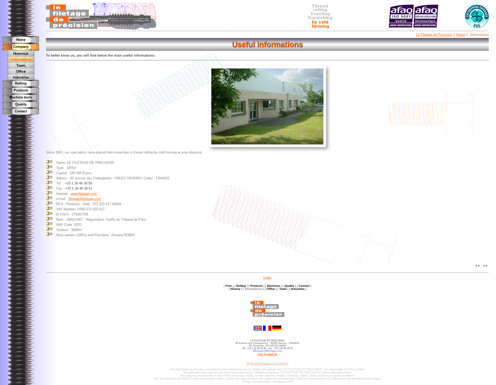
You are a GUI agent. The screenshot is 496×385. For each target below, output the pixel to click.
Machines (273, 285)
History (235, 288)
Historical (20, 54)
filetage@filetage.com (84, 199)
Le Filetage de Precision (434, 35)
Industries (21, 77)
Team (21, 65)
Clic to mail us (267, 354)
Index (267, 278)
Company (20, 47)
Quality (21, 104)
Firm (229, 285)
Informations (21, 59)
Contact (21, 111)
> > (485, 265)
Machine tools (21, 97)
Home (460, 35)
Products (21, 90)
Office (21, 71)
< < (477, 265)
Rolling (21, 83)
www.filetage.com (84, 194)
